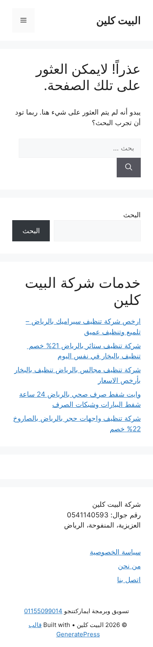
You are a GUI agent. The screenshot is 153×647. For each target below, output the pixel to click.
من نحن (129, 566)
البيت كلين (118, 20)
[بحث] (129, 167)
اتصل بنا (129, 580)
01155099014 (43, 611)
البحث (132, 215)
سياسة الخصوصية (115, 552)
